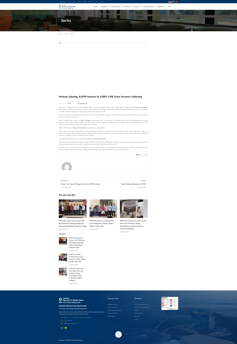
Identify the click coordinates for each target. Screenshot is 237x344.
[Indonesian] (170, 1)
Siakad (84, 1)
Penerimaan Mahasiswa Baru (142, 307)
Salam (74, 1)
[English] (172, 1)
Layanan (136, 6)
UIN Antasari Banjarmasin (141, 304)
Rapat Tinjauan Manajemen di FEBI (133, 184)
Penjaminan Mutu (148, 6)
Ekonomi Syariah (112, 307)
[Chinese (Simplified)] (177, 1)
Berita (71, 33)
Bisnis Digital (111, 316)
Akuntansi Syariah (112, 304)
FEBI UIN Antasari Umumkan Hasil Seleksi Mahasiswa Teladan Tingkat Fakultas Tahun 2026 (101, 223)
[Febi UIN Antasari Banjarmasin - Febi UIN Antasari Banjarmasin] (67, 6)
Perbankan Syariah (112, 313)
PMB (79, 1)
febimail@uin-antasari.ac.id (71, 323)
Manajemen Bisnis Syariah (115, 310)
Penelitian (127, 6)
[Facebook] (142, 155)
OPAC (101, 1)
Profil (95, 6)
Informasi (160, 6)
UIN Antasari (63, 1)
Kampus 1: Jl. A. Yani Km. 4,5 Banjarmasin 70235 (77, 317)
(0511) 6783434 (68, 320)
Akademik (104, 6)
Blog (66, 33)
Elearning (91, 1)
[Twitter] (146, 155)
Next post (143, 180)
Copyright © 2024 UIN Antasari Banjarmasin (70, 340)
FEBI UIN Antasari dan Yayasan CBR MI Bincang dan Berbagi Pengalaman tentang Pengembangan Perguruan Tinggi (72, 223)
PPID (69, 1)
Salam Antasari (138, 313)
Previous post (64, 180)
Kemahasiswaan (115, 6)
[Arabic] (174, 1)
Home (60, 33)
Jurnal (96, 1)
